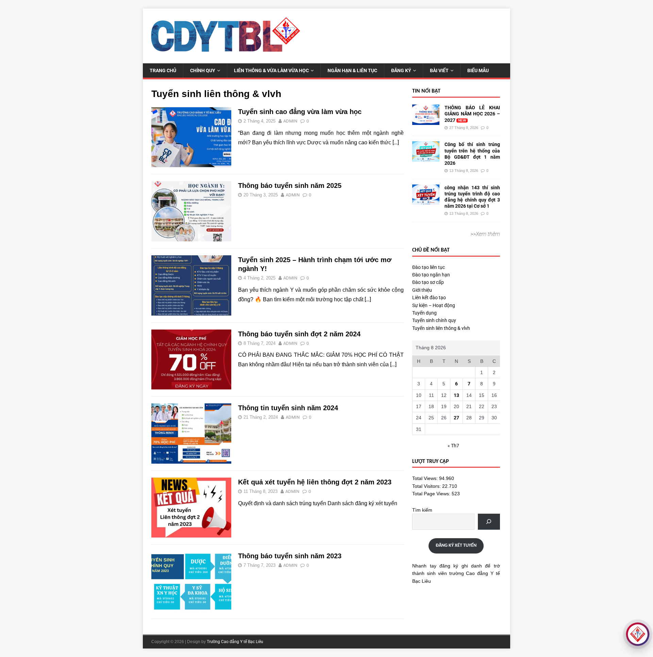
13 (456, 395)
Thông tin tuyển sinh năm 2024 (288, 408)
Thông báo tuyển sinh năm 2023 (289, 556)
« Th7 (453, 445)
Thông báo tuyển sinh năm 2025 (289, 185)
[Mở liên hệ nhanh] (637, 634)
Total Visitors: (427, 486)
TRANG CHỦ (163, 70)
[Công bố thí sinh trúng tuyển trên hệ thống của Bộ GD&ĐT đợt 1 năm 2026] (425, 158)
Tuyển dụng (424, 313)
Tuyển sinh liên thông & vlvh (441, 328)
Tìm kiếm (422, 510)
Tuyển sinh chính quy (434, 320)
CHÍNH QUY (202, 70)
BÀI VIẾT (439, 70)
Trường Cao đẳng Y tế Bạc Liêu (235, 641)
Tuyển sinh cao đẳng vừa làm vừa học (300, 111)
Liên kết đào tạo (429, 297)
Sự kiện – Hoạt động (433, 305)
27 (456, 417)
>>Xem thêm (485, 234)
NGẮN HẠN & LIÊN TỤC (352, 70)
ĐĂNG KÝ (401, 70)
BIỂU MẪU (478, 70)
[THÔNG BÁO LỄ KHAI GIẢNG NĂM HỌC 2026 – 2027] (425, 121)
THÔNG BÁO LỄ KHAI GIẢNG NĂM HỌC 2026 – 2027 (472, 114)
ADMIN (290, 121)
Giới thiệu (422, 290)
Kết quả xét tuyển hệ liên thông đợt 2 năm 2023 (314, 482)
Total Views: (425, 478)
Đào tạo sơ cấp (428, 282)
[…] (395, 142)
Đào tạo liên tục (428, 267)
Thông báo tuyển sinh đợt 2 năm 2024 (299, 334)
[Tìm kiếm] (489, 522)
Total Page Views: (432, 493)
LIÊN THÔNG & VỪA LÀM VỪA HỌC (271, 70)
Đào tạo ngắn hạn (431, 274)
